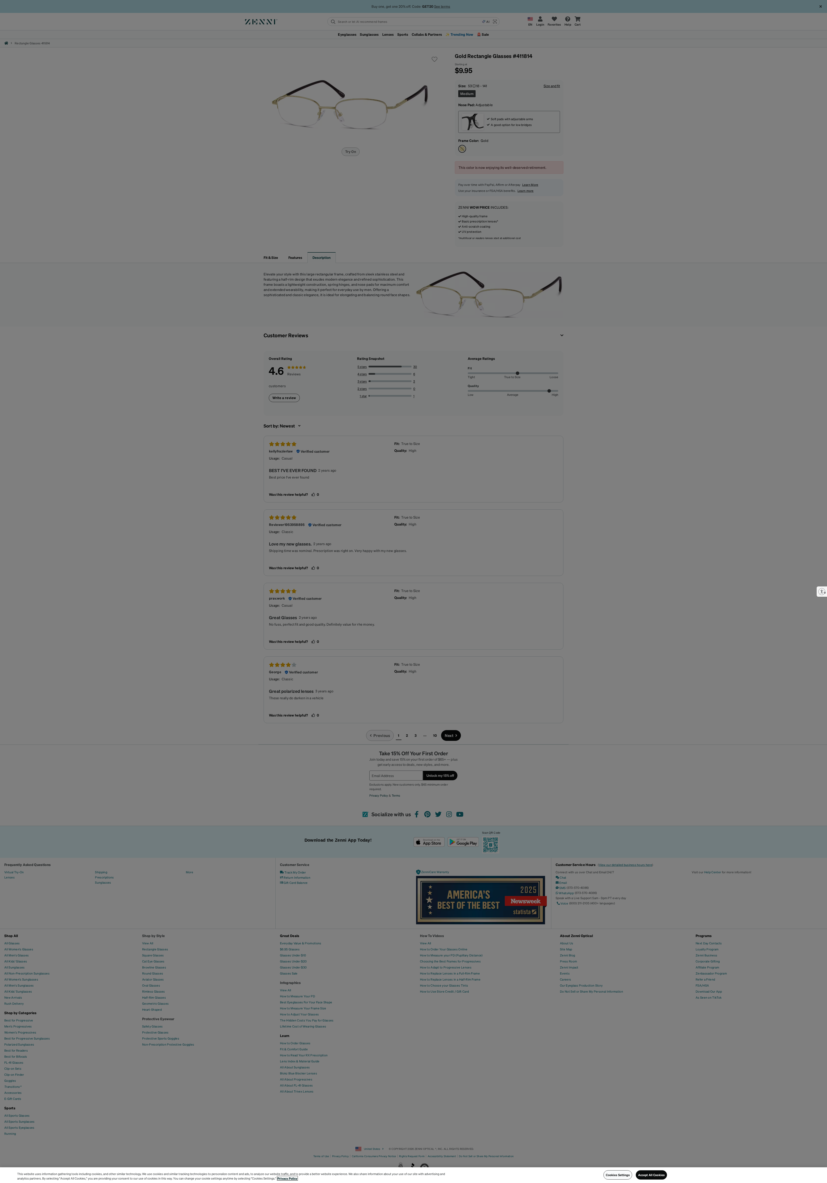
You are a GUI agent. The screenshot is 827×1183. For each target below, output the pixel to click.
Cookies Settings (618, 1175)
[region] (413, 1175)
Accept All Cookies (651, 1175)
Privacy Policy (287, 1178)
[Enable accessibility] (822, 591)
